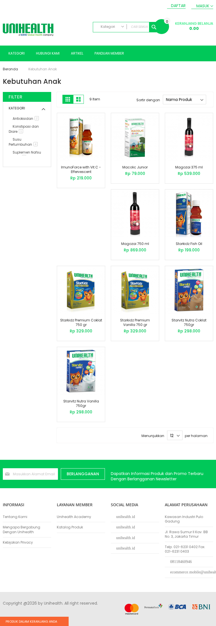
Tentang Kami (15, 517)
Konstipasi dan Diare (24, 129)
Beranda (11, 69)
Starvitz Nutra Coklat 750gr (189, 322)
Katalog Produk (70, 527)
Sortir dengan (148, 99)
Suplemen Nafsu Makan (25, 155)
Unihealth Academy (74, 517)
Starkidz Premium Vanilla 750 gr (135, 322)
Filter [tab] (15, 97)
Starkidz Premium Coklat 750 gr (81, 322)
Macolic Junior (135, 167)
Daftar (178, 5)
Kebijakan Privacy (18, 542)
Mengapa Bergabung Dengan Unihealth (21, 529)
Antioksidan (27, 118)
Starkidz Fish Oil (189, 243)
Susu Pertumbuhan (24, 142)
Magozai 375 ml (189, 167)
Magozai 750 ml (135, 243)
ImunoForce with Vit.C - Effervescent (81, 169)
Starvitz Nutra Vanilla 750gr (81, 403)
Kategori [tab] (17, 108)
